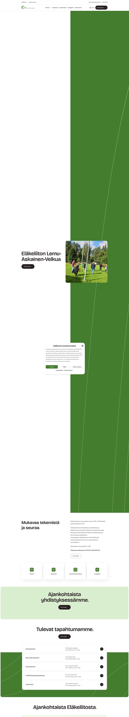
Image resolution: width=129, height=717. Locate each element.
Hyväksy (52, 366)
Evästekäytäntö (59, 370)
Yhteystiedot (78, 7)
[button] (82, 345)
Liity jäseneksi (100, 7)
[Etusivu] (30, 7)
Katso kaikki (63, 607)
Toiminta (47, 7)
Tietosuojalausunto (68, 370)
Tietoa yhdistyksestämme (95, 2)
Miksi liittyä (105, 2)
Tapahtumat (55, 7)
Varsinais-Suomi (32, 2)
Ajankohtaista (62, 7)
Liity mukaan (76, 555)
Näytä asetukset (77, 366)
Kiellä (64, 366)
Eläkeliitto (24, 2)
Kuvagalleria (71, 7)
